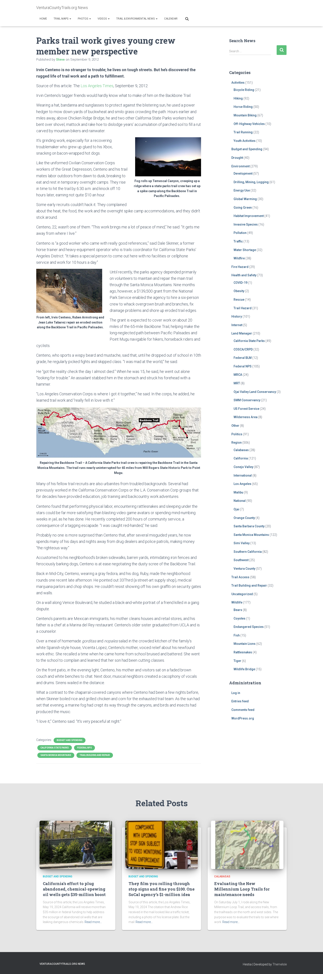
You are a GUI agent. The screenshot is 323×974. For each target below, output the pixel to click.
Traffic (238, 241)
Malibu (238, 492)
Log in (235, 693)
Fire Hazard (240, 267)
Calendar (171, 18)
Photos (83, 18)
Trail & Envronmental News (135, 18)
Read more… (93, 922)
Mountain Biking (245, 115)
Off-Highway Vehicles (249, 124)
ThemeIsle (279, 964)
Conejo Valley (243, 467)
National (240, 500)
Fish (237, 635)
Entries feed (240, 701)
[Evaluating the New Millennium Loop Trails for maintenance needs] (247, 844)
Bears (238, 610)
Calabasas (241, 450)
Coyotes (239, 618)
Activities (238, 82)
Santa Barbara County (249, 526)
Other (235, 425)
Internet (236, 325)
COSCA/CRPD (243, 349)
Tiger (237, 661)
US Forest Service (246, 408)
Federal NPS (84, 747)
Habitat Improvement (249, 216)
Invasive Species (246, 224)
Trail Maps (61, 18)
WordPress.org (242, 718)
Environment (240, 166)
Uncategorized (242, 594)
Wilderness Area (246, 417)
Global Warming (245, 199)
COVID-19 (240, 282)
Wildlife (236, 602)
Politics (236, 434)
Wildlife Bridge (244, 669)
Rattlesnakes (243, 652)
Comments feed (242, 710)
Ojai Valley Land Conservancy (255, 392)
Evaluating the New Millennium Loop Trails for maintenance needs (242, 889)
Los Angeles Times (97, 85)
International (243, 475)
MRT (237, 383)
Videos (102, 18)
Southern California (248, 551)
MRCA (238, 374)
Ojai (236, 509)
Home (43, 18)
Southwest (241, 560)
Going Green (243, 207)
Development (243, 173)
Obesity (239, 291)
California (241, 458)
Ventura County (244, 568)
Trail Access (240, 577)
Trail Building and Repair (95, 755)
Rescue (239, 299)
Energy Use (242, 190)
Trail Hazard (243, 308)
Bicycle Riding (244, 90)
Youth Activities (245, 141)
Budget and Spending (69, 740)
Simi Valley (242, 543)
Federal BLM (243, 358)
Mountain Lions (245, 643)
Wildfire (239, 258)
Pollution (240, 233)
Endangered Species (249, 627)
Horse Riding (243, 106)
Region (236, 442)
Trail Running (243, 132)
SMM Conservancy (247, 400)
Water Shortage (245, 250)
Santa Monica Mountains (55, 755)
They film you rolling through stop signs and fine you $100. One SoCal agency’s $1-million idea (161, 889)
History (236, 316)
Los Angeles (242, 484)
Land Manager (241, 333)
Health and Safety (243, 275)
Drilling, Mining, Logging (251, 182)
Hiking (238, 98)
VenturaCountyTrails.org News (62, 963)
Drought (237, 157)
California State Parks (54, 747)
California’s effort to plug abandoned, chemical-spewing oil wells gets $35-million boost (74, 889)
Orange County (244, 518)
